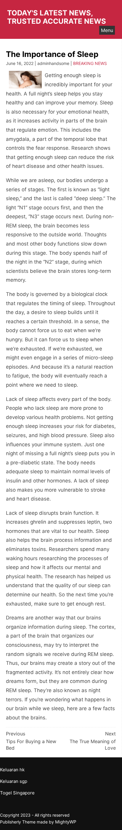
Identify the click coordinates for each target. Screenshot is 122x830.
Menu (107, 30)
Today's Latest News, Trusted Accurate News (56, 17)
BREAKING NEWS (90, 63)
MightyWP (65, 822)
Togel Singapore (17, 793)
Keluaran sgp (13, 781)
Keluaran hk (12, 769)
